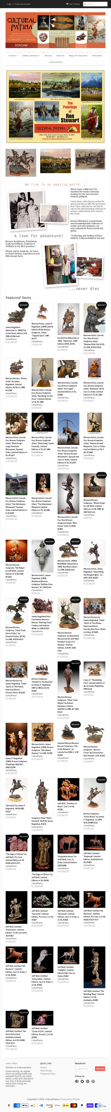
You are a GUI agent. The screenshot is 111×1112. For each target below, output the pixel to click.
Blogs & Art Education (78, 55)
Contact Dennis (55, 62)
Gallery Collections (30, 55)
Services (48, 55)
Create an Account (22, 4)
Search (43, 1067)
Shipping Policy (47, 1074)
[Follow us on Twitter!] (83, 1082)
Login (9, 4)
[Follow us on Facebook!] (77, 1082)
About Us (60, 55)
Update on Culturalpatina (18, 1067)
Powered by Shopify (70, 1099)
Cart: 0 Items (74, 4)
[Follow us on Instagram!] (94, 1082)
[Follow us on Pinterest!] (88, 1082)
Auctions (13, 55)
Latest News (11, 1063)
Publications (97, 55)
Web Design (46, 1070)
